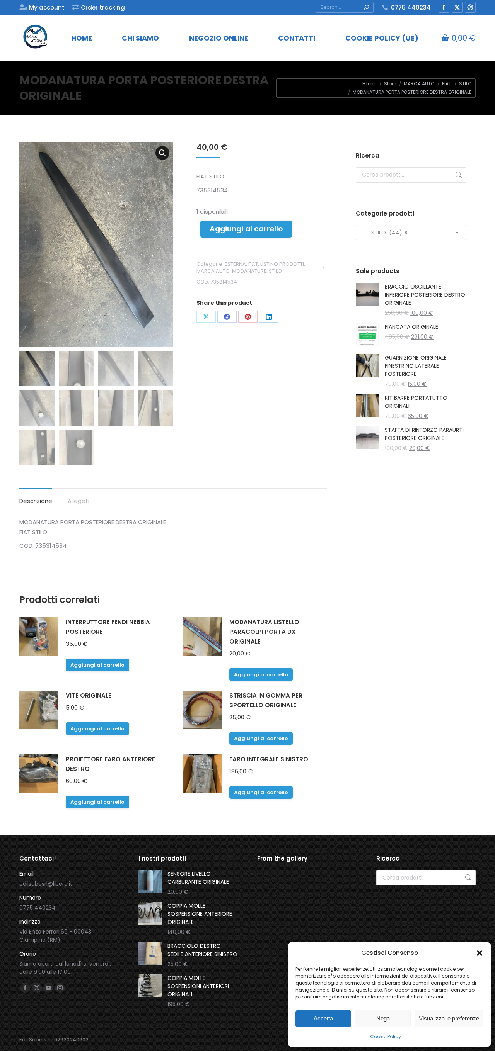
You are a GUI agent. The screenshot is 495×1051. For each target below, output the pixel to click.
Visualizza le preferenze (449, 1018)
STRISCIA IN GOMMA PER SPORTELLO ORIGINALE (265, 700)
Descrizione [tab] (35, 501)
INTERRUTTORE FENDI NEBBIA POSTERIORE (108, 627)
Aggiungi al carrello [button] (97, 665)
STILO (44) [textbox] (385, 232)
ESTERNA (235, 264)
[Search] (366, 7)
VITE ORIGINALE (88, 695)
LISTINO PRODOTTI (282, 264)
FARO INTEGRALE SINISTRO (268, 759)
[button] (479, 953)
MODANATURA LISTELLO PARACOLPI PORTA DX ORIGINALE (264, 631)
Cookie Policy (385, 1036)
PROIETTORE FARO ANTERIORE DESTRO (110, 764)
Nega (383, 1018)
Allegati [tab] (78, 501)
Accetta (323, 1018)
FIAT (253, 264)
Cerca (458, 175)
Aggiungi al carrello (246, 229)
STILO (275, 271)
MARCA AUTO (213, 271)
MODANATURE (249, 271)
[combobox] (411, 232)
